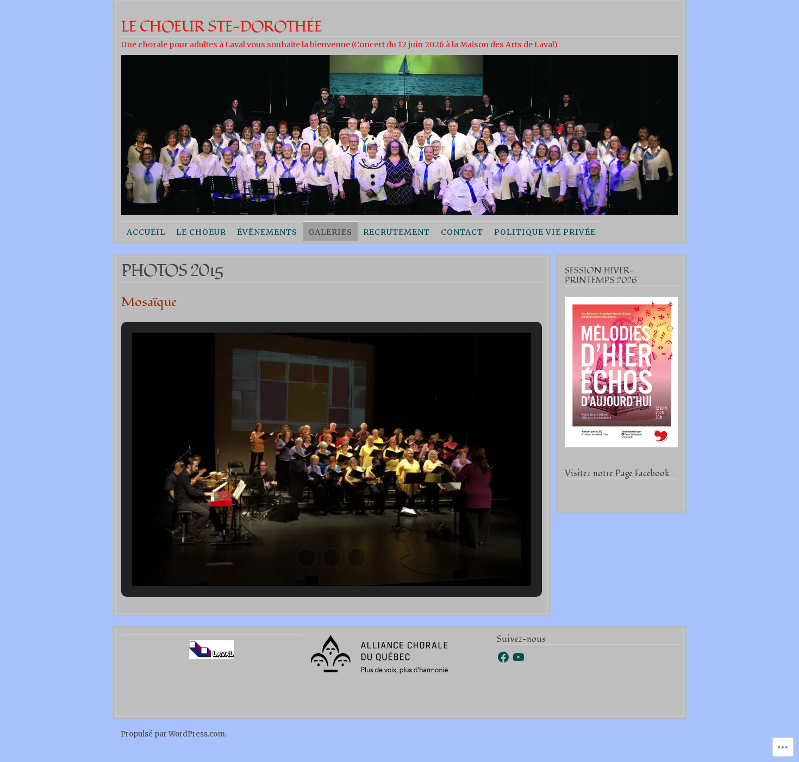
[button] (306, 557)
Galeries (330, 232)
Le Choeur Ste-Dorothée (221, 26)
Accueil (146, 232)
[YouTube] (518, 657)
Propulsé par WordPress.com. (174, 734)
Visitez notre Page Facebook (617, 473)
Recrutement (396, 232)
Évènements (267, 232)
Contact (462, 232)
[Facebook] (503, 657)
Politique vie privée (545, 232)
